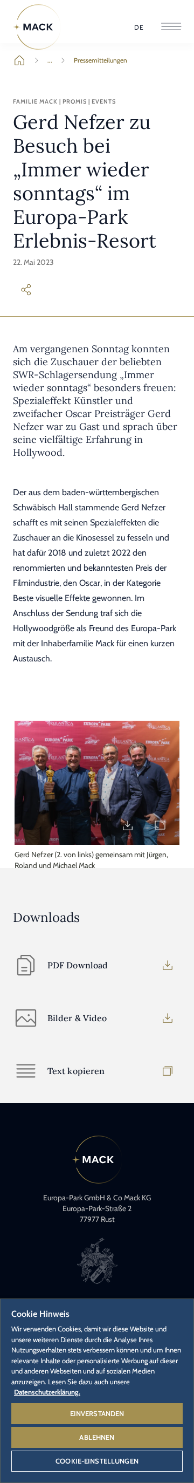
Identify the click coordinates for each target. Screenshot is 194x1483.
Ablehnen (96, 1437)
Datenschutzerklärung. (47, 1392)
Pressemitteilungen (100, 60)
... (49, 60)
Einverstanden (97, 1413)
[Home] (37, 27)
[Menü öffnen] (171, 27)
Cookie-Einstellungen (97, 1461)
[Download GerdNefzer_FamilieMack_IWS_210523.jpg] (128, 825)
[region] (97, 1390)
